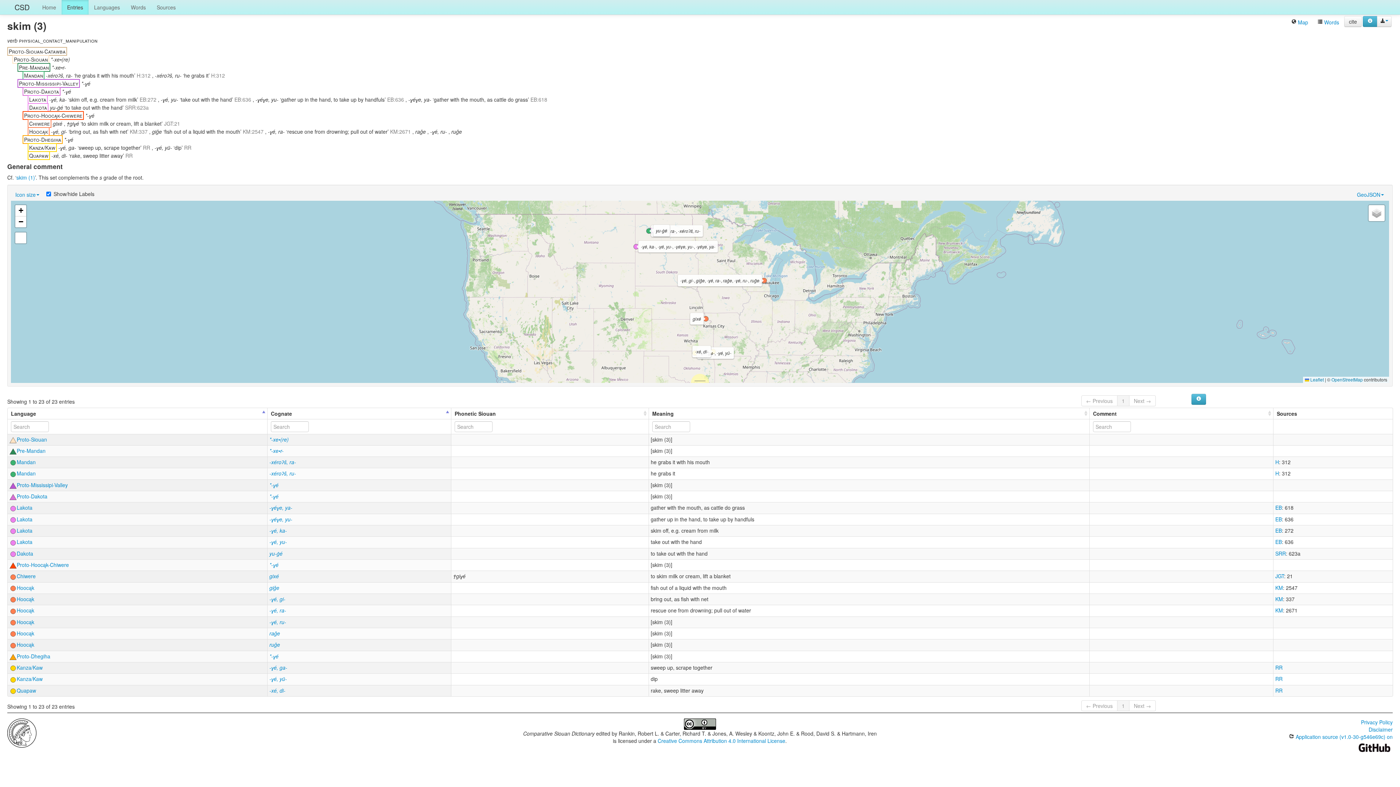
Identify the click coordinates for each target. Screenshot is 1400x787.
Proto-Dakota (32, 496)
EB (1278, 507)
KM (1279, 587)
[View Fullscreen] (20, 237)
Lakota (24, 507)
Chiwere (26, 576)
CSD (22, 7)
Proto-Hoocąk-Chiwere (43, 564)
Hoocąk (25, 587)
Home (49, 7)
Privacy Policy (1377, 722)
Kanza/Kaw (30, 667)
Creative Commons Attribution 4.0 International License (721, 740)
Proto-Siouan (32, 439)
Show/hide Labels (74, 193)
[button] (649, 231)
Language (23, 413)
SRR (1280, 553)
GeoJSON (1368, 194)
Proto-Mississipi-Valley (42, 485)
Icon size (25, 194)
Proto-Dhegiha (33, 656)
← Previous (1099, 400)
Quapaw (26, 690)
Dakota (25, 553)
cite (1353, 21)
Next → (1142, 400)
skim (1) (25, 177)
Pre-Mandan (31, 450)
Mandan (26, 462)
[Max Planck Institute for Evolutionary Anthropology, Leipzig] (21, 732)
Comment (1105, 413)
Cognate (281, 413)
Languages (107, 7)
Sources (166, 7)
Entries (75, 7)
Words (138, 7)
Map (1302, 22)
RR (1279, 667)
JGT (1279, 576)
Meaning (663, 413)
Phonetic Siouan (475, 413)
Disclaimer (1381, 729)
